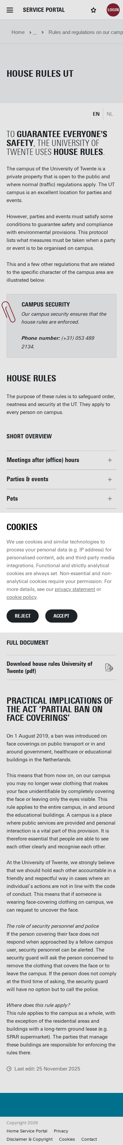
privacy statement (75, 589)
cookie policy (22, 597)
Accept (61, 616)
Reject (23, 616)
